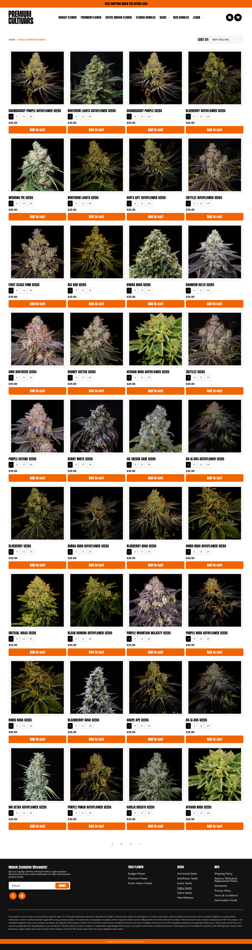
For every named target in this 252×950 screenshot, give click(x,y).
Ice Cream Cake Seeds (141, 459)
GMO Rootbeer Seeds (23, 372)
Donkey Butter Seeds (82, 372)
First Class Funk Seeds (24, 285)
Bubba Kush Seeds (139, 285)
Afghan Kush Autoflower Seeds (148, 372)
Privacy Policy (222, 890)
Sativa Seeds (184, 892)
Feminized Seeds (187, 873)
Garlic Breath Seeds (140, 807)
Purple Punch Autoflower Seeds (89, 807)
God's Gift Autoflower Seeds (146, 197)
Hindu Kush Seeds (20, 720)
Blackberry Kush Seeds (83, 720)
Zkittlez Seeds (195, 372)
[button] (164, 17)
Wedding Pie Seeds (21, 197)
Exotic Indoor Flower (140, 883)
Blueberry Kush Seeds (141, 546)
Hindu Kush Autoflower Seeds (206, 546)
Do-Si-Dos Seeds (196, 720)
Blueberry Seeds (20, 546)
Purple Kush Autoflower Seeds (207, 633)
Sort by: (203, 39)
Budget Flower (136, 873)
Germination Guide (225, 899)
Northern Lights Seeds (83, 197)
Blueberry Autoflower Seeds (205, 110)
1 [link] (112, 843)
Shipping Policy (223, 873)
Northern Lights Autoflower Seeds (92, 110)
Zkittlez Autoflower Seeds (204, 197)
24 (31, 116)
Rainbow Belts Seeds (200, 285)
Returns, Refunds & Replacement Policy (225, 879)
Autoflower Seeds (187, 878)
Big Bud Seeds (77, 285)
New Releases (185, 897)
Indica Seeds (184, 887)
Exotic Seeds (184, 883)
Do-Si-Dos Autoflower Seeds (205, 459)
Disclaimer (220, 885)
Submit (62, 886)
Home (12, 39)
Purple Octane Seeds (22, 459)
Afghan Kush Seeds (198, 807)
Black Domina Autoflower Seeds (90, 633)
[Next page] (140, 843)
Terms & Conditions (226, 895)
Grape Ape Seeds (138, 720)
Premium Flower (138, 878)
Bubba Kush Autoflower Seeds (88, 546)
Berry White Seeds (80, 459)
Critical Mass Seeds (22, 633)
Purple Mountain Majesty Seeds (149, 633)
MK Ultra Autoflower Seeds (28, 807)
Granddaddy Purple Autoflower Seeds (35, 110)
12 (23, 116)
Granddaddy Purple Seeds (144, 110)
